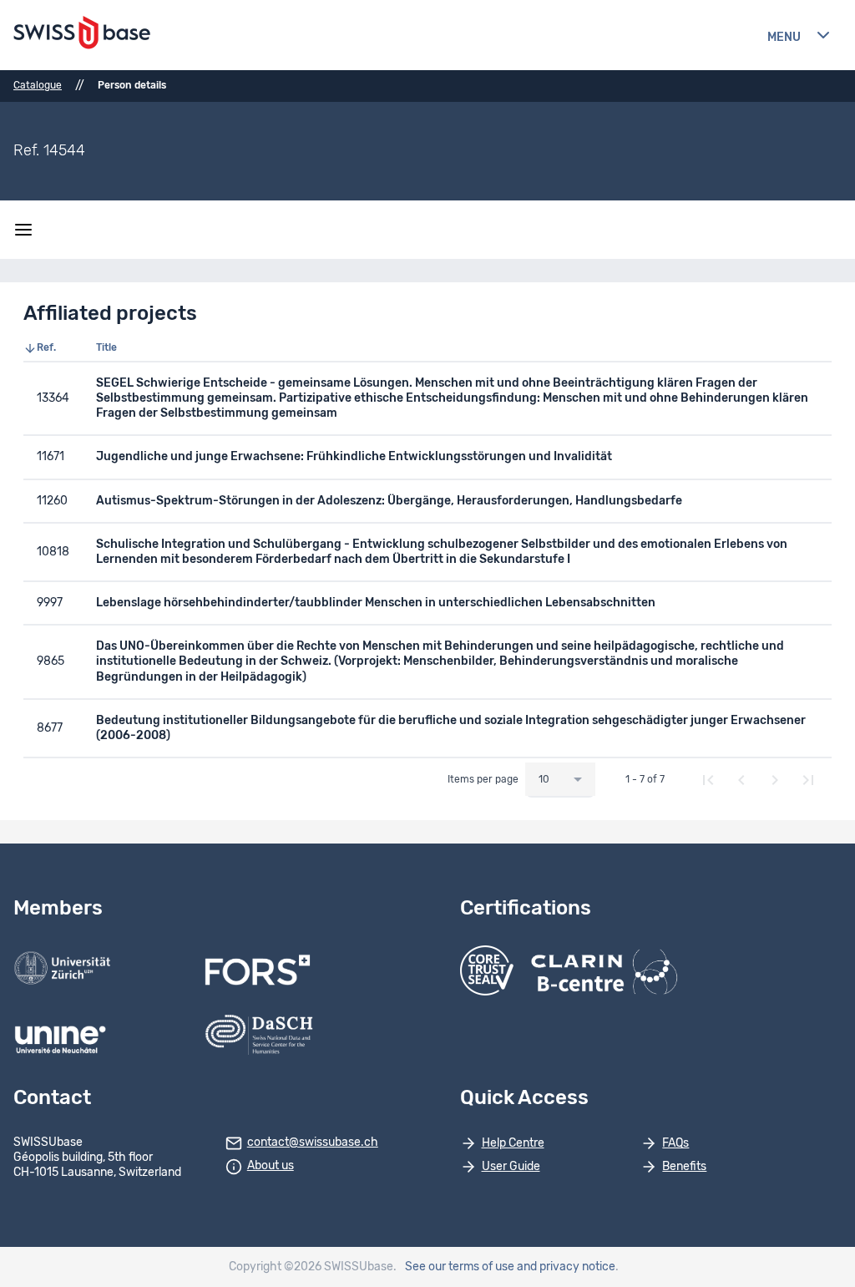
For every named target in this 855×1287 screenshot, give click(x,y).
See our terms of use (459, 1267)
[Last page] (808, 780)
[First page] (708, 780)
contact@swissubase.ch (312, 1142)
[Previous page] (741, 780)
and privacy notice (566, 1267)
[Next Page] (775, 780)
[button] (53, 348)
